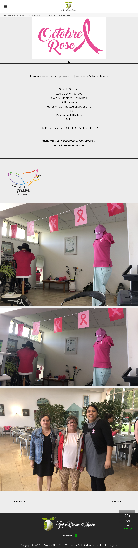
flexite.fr (82, 545)
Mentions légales (108, 545)
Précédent (21, 501)
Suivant (115, 501)
